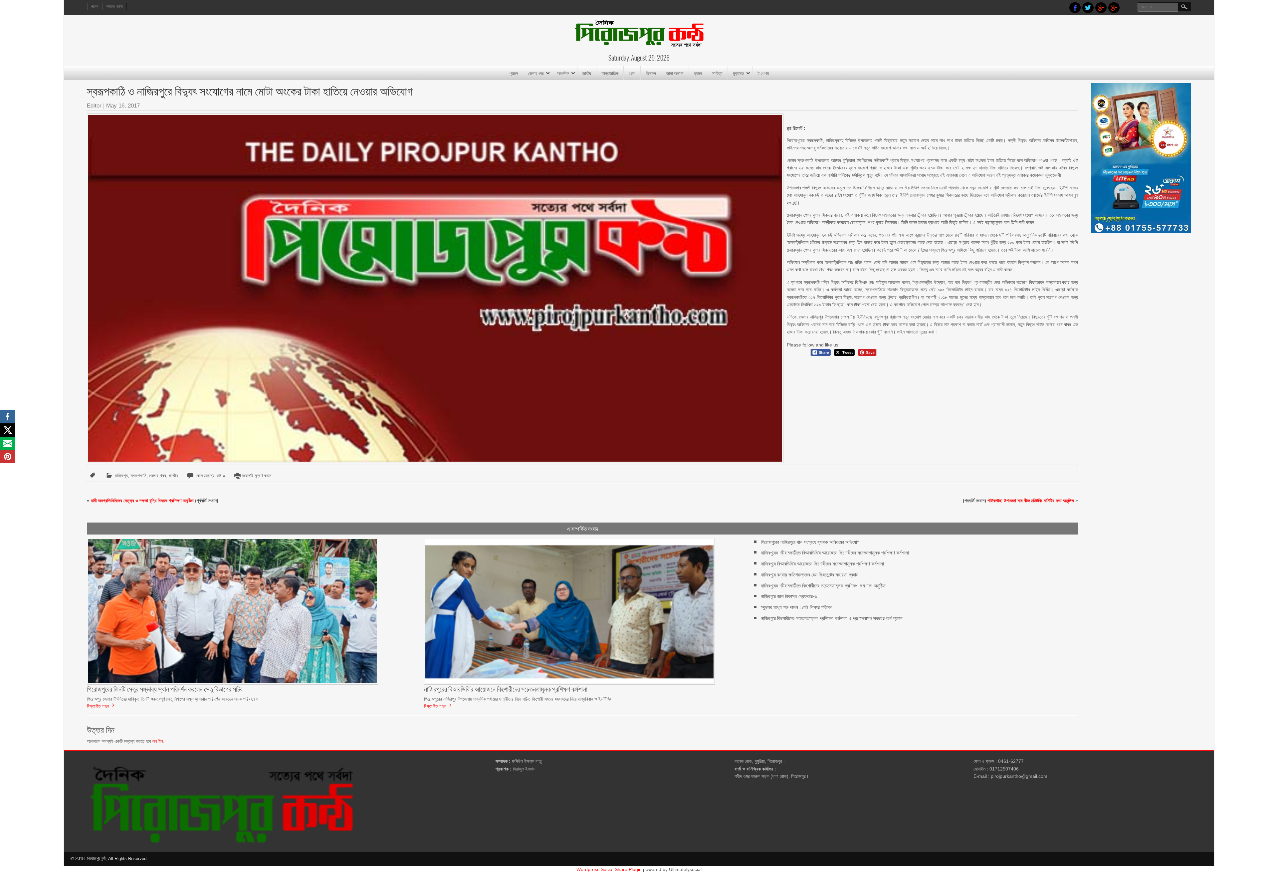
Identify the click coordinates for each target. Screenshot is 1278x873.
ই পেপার (763, 73)
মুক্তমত (738, 73)
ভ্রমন (698, 73)
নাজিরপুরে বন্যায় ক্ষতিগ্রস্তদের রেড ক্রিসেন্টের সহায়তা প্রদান (809, 574)
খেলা (632, 73)
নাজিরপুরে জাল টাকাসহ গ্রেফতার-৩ (789, 596)
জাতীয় (586, 73)
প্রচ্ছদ (95, 6)
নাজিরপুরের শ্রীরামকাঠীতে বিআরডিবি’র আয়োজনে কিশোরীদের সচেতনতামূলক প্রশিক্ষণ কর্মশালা (835, 552)
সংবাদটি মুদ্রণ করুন (256, 475)
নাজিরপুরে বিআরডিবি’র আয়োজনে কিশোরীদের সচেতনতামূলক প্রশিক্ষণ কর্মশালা (822, 563)
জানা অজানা (675, 73)
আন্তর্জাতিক (609, 73)
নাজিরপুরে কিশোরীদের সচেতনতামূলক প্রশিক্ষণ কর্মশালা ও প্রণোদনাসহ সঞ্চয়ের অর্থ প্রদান (832, 618)
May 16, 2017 (123, 106)
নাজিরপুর (121, 475)
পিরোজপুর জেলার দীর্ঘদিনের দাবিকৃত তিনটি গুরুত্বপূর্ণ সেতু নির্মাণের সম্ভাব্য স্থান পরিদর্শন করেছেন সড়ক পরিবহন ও (173, 699)
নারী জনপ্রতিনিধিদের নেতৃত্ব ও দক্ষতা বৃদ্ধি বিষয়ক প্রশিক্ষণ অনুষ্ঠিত (142, 500)
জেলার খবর (535, 73)
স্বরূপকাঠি (138, 475)
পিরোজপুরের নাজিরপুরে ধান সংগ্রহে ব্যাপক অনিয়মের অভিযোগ (810, 542)
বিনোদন (651, 73)
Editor (94, 106)
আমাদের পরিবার (114, 6)
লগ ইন (157, 741)
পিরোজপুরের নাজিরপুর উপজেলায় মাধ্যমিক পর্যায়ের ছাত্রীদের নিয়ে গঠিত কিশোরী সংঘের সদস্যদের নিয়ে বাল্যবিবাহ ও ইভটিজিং (517, 699)
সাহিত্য (717, 73)
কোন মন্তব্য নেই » (210, 475)
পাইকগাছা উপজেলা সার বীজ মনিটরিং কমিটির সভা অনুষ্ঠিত (1030, 500)
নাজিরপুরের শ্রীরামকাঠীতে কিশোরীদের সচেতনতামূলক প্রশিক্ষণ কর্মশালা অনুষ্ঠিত (823, 585)
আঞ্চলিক (563, 73)
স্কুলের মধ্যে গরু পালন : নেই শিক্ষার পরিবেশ (796, 607)
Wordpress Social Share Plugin (609, 869)
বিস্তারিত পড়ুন (98, 705)
